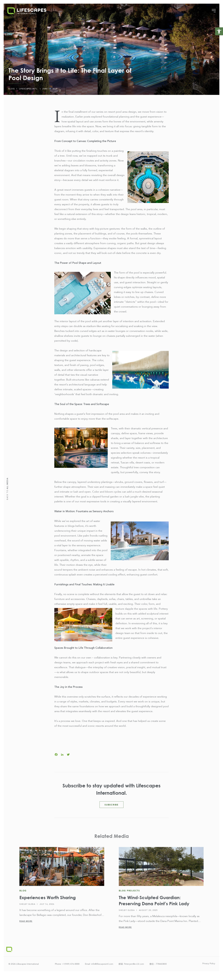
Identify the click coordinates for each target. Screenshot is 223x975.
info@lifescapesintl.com (102, 964)
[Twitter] (68, 755)
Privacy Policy (208, 963)
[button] (219, 31)
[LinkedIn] (62, 755)
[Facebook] (56, 755)
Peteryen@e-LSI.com (134, 964)
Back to (7, 489)
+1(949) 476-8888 (70, 964)
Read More (25, 921)
